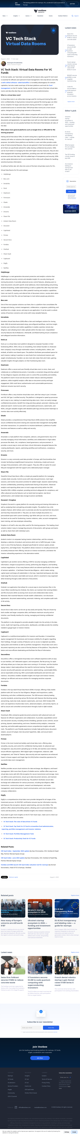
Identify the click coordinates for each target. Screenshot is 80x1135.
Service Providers (13, 1086)
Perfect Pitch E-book (31, 1093)
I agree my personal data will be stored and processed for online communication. (65, 1084)
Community (11, 1093)
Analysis (4, 877)
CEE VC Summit (12, 1096)
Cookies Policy (46, 1086)
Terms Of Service (47, 1079)
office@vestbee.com (25, 1107)
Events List (28, 1086)
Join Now (40, 1058)
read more (74, 198)
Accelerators (11, 1082)
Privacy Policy (46, 1082)
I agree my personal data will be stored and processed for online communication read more (72, 196)
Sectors (28, 16)
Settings (67, 1132)
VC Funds (10, 1079)
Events (50, 16)
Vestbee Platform (63, 16)
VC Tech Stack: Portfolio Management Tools (19, 834)
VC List (27, 1079)
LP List (27, 1082)
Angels (10, 1089)
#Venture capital (13, 877)
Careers (44, 1076)
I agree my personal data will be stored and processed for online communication (40, 1032)
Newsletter (40, 16)
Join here (72, 3)
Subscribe (51, 1028)
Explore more (71, 101)
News (4, 16)
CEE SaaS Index (29, 1089)
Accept (74, 1132)
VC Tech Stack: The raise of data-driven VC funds (20, 822)
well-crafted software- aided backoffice (15, 82)
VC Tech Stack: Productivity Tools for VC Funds (19, 838)
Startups (10, 1076)
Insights (15, 16)
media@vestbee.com (40, 1107)
